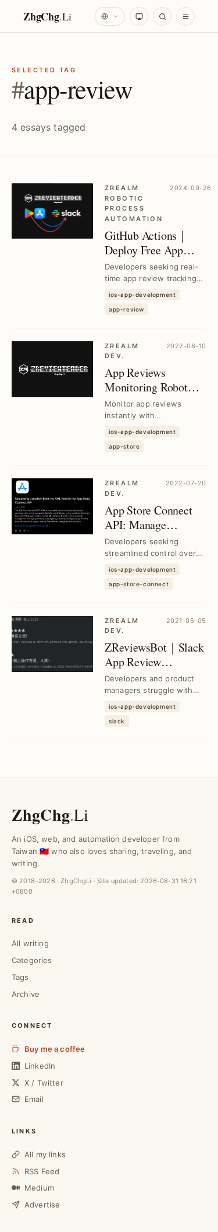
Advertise (42, 1204)
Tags (20, 977)
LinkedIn (39, 1065)
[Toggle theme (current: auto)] (139, 16)
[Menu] (185, 16)
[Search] (162, 16)
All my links (45, 1154)
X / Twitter (43, 1082)
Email (34, 1099)
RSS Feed (41, 1171)
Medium (39, 1187)
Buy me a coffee (54, 1049)
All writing (30, 943)
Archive (26, 994)
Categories (32, 960)
